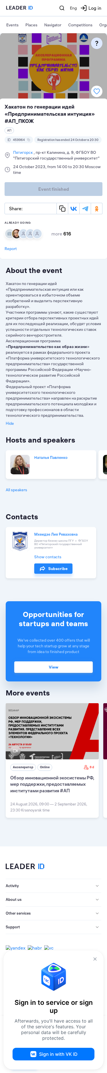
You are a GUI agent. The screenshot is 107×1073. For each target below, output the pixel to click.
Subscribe (58, 568)
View (53, 667)
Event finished (53, 189)
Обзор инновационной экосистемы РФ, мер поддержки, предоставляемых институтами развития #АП (52, 784)
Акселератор (23, 767)
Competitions (80, 24)
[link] (52, 760)
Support (13, 927)
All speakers (16, 489)
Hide (10, 423)
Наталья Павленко (51, 457)
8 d (92, 767)
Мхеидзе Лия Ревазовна (56, 534)
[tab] (53, 886)
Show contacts (47, 556)
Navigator (52, 24)
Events (12, 24)
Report (11, 248)
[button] (53, 886)
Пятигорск (23, 152)
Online (45, 767)
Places (31, 24)
